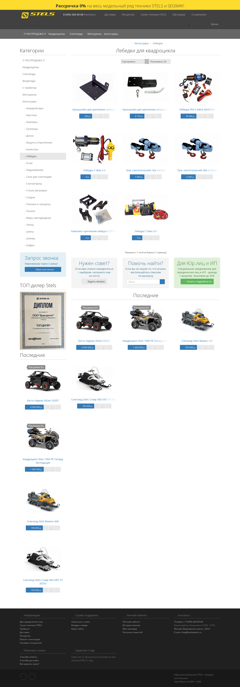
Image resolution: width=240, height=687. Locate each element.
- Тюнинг (28, 211)
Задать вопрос (96, 281)
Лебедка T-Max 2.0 (94, 170)
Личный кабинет (131, 621)
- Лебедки (29, 156)
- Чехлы (28, 224)
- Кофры (28, 245)
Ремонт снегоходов (30, 639)
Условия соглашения (31, 642)
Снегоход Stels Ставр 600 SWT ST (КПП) (43, 581)
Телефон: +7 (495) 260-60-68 (188, 621)
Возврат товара (79, 625)
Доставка (110, 14)
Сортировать (128, 61)
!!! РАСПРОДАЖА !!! (35, 33)
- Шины (28, 231)
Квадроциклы (57, 33)
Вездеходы (28, 81)
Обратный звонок (44, 269)
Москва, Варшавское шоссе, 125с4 (192, 628)
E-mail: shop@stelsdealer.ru (188, 632)
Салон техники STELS (153, 14)
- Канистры (30, 149)
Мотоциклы (94, 33)
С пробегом (29, 87)
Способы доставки (29, 660)
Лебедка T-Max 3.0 (146, 231)
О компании (198, 14)
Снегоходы (76, 33)
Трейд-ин (25, 628)
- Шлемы (28, 238)
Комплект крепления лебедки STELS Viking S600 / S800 (104, 231)
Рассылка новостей (133, 632)
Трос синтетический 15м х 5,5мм (146, 170)
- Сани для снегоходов (36, 176)
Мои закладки (130, 628)
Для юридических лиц (31, 621)
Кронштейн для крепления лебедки (94, 109)
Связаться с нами (80, 621)
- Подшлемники (32, 170)
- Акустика (29, 115)
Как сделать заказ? (29, 663)
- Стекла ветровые (34, 190)
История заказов (131, 625)
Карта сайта (77, 628)
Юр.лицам (178, 14)
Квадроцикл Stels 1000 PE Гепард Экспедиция (43, 460)
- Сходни (28, 197)
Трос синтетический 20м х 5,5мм (197, 170)
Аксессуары (111, 33)
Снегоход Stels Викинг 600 (43, 521)
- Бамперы (29, 122)
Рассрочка (127, 14)
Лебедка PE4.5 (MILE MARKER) (197, 109)
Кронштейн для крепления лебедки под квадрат (152, 109)
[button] (187, 24)
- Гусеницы (30, 128)
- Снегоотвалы (32, 183)
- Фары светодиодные (36, 218)
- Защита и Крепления (37, 142)
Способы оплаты (28, 656)
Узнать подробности (199, 281)
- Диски (28, 135)
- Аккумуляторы (32, 108)
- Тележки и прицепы (36, 204)
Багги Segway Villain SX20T (43, 400)
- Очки (27, 163)
